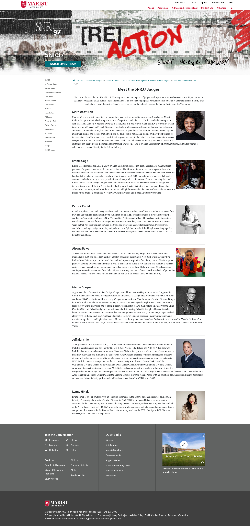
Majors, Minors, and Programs (54, 472)
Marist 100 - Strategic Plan (118, 465)
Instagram (54, 439)
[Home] (74, 80)
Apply (204, 3)
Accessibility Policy (134, 515)
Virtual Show (50, 88)
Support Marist (113, 460)
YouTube (75, 444)
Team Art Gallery (52, 121)
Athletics (221, 8)
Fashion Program (164, 80)
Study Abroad (51, 478)
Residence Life (77, 475)
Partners (48, 141)
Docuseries (49, 104)
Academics (163, 8)
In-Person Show (51, 84)
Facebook (54, 444)
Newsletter (49, 113)
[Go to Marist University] (32, 4)
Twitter (74, 450)
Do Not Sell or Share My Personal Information (167, 515)
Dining (74, 470)
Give (231, 3)
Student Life (207, 8)
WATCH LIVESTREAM (63, 64)
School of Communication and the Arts (121, 80)
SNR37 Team (50, 150)
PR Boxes (48, 117)
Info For (179, 3)
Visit (194, 3)
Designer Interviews (53, 92)
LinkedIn (53, 450)
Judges (47, 145)
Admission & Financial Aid (184, 8)
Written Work (50, 125)
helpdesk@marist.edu (111, 518)
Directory (110, 439)
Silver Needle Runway (181, 80)
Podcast (48, 109)
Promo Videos (50, 100)
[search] (232, 8)
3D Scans (48, 133)
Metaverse (49, 129)
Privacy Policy (117, 515)
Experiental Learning (55, 465)
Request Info (218, 3)
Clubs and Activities (80, 465)
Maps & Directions (114, 450)
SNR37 (47, 80)
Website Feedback (114, 470)
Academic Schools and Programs (90, 80)
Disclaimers (103, 515)
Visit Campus (112, 444)
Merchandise (50, 137)
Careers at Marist (113, 455)
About (151, 8)
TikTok (74, 439)
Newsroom (111, 475)
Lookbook (49, 96)
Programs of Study (147, 80)
